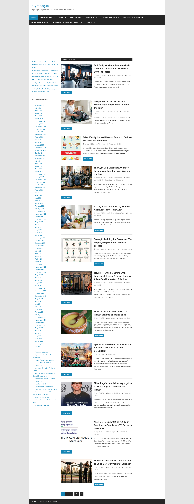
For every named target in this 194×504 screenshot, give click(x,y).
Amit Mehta (111, 318)
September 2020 (40, 272)
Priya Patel (101, 144)
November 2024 (40, 150)
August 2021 (39, 248)
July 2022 (38, 225)
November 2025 (40, 129)
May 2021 (38, 256)
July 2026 (38, 108)
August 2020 (39, 275)
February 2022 (40, 238)
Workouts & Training (42, 405)
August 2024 (39, 158)
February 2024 (40, 174)
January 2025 (39, 145)
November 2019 (40, 291)
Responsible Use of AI (111, 17)
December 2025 (40, 126)
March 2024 (39, 172)
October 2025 (39, 132)
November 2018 (40, 320)
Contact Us (91, 22)
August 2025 (39, 137)
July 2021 (38, 251)
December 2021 (40, 243)
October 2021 (39, 246)
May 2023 (38, 198)
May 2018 (38, 336)
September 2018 (40, 325)
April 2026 (38, 116)
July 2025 (38, 140)
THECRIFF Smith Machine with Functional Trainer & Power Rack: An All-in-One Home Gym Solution (113, 276)
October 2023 (39, 185)
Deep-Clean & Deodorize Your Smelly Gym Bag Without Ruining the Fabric (112, 104)
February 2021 (39, 264)
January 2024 (39, 177)
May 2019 (38, 307)
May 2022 (38, 230)
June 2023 (38, 195)
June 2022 (38, 227)
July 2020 (38, 278)
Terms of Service (92, 17)
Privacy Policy (75, 17)
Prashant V (112, 249)
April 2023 (38, 201)
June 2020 (38, 280)
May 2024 (38, 166)
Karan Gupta (114, 111)
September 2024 (40, 156)
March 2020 (39, 285)
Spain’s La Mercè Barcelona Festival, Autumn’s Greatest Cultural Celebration (113, 347)
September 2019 (40, 296)
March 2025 (39, 142)
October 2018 (39, 323)
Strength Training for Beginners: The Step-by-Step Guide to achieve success (113, 242)
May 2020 (38, 283)
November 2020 (40, 267)
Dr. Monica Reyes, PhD (116, 213)
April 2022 (38, 232)
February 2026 (40, 121)
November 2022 (40, 214)
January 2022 (39, 240)
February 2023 (40, 206)
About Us (62, 17)
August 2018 (39, 328)
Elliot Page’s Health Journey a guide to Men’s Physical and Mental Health (113, 386)
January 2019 (39, 315)
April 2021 (38, 259)
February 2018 (39, 344)
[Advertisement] (98, 43)
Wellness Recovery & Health (44, 397)
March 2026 (39, 119)
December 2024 (40, 148)
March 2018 (39, 341)
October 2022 (39, 217)
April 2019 (38, 309)
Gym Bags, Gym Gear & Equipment (113, 180)
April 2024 (38, 169)
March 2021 (39, 262)
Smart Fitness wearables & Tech (46, 389)
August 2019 (39, 299)
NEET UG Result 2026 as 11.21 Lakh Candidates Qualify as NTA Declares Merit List (113, 425)
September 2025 (40, 134)
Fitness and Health (47, 17)
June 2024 (38, 164)
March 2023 (39, 203)
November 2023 (40, 182)
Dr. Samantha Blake (113, 393)
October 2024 (39, 153)
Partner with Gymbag (39, 22)
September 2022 (40, 219)
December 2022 (40, 211)
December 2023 (40, 179)
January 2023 (39, 209)
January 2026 (39, 124)
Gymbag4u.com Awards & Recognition (67, 22)
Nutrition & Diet (40, 384)
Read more (66, 92)
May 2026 (38, 113)
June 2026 (38, 111)
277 (77, 494)
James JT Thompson (116, 75)
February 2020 (40, 288)
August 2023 (39, 190)
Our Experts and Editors (133, 17)
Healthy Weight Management (45, 360)
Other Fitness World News (44, 387)
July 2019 (38, 301)
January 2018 (39, 346)
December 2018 (40, 317)
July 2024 (38, 161)
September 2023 (40, 187)
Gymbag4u (40, 6)
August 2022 (39, 222)
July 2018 (38, 331)
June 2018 (38, 333)
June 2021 (38, 254)
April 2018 (38, 338)
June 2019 (38, 304)
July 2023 (38, 193)
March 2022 (39, 235)
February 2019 (39, 312)
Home (33, 17)
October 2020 (39, 270)
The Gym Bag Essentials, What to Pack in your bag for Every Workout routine (112, 171)
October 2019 (39, 293)
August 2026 (39, 105)
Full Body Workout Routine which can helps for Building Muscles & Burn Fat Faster (112, 68)
